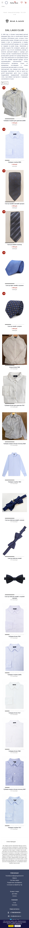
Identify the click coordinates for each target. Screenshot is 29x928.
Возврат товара (14, 891)
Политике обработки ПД (16, 923)
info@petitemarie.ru (16, 916)
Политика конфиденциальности (14, 875)
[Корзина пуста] (26, 2)
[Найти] (26, 6)
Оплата (14, 896)
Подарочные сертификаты (14, 882)
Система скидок (14, 880)
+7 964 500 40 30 (15, 912)
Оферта (14, 878)
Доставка (14, 893)
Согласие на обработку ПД (14, 884)
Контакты (14, 905)
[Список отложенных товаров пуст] (23, 2)
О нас (14, 902)
